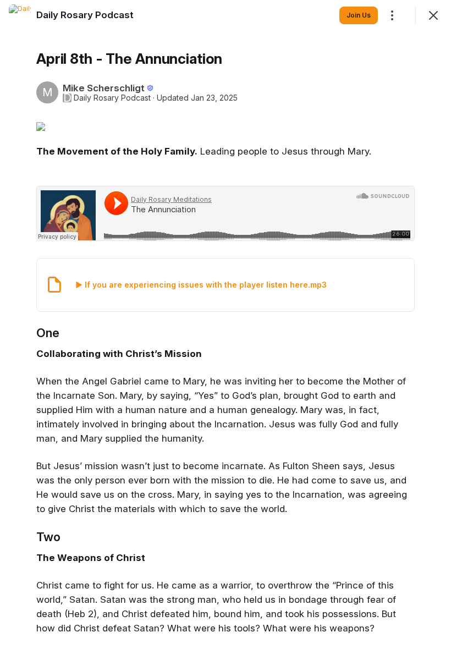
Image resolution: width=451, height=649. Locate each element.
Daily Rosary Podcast (112, 98)
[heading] (85, 14)
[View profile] (20, 15)
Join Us (358, 15)
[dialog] (225, 324)
